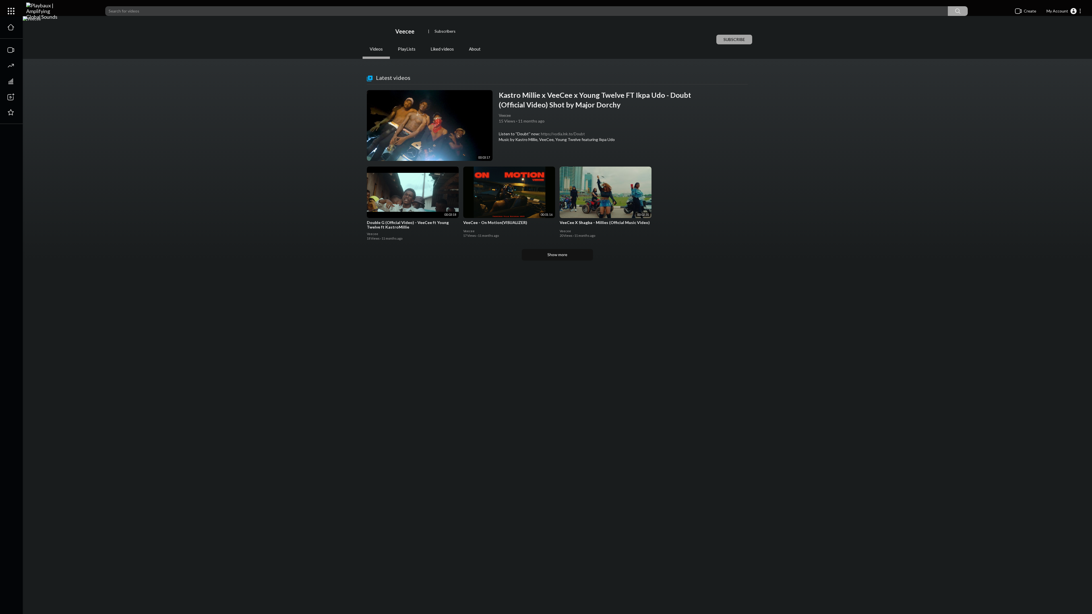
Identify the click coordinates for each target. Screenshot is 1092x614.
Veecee (405, 31)
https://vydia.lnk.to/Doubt (563, 134)
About (475, 48)
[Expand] (11, 11)
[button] (1064, 11)
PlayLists (406, 48)
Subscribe (734, 39)
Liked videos (442, 48)
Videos (376, 48)
